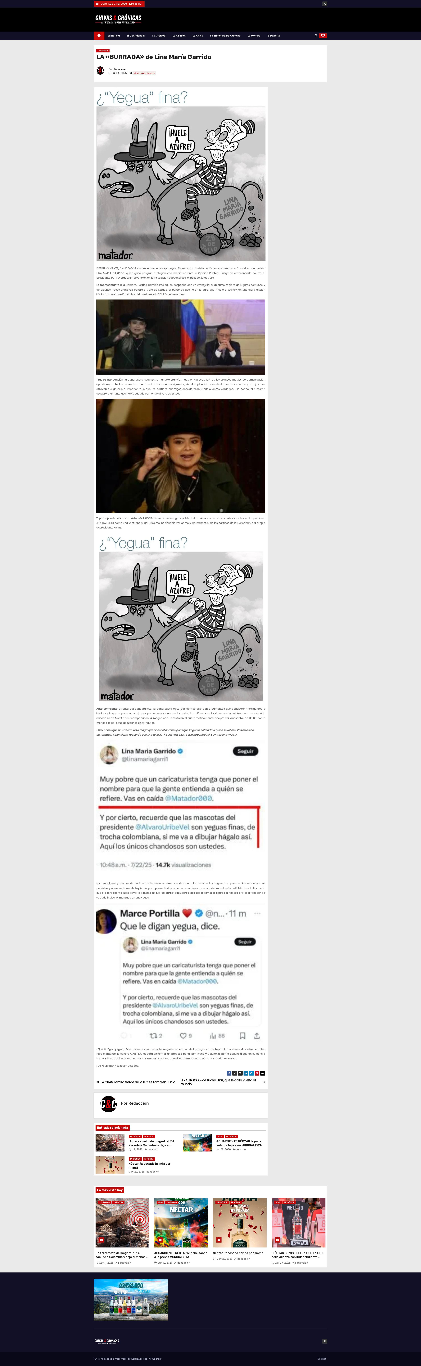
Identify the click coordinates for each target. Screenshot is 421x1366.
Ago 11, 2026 (136, 1149)
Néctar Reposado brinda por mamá (238, 1253)
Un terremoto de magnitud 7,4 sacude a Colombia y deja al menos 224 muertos (151, 1145)
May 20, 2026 (137, 1171)
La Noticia (114, 35)
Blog (220, 1136)
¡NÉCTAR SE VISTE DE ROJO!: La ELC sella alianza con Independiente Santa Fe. (297, 1257)
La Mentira (254, 35)
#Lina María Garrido (144, 73)
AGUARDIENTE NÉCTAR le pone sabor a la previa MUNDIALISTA (239, 1143)
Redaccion (120, 69)
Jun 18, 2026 (223, 1149)
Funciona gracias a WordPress (110, 1358)
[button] (316, 35)
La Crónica (158, 35)
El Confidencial (136, 35)
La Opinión (179, 35)
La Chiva (198, 35)
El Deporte (274, 35)
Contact (321, 1358)
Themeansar (154, 1358)
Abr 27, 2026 (283, 1262)
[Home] (99, 36)
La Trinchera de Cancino (225, 35)
